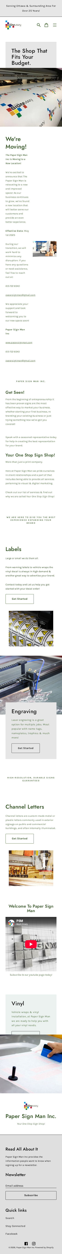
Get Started (19, 598)
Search (10, 1218)
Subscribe (31, 1195)
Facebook (11, 1233)
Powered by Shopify (44, 1247)
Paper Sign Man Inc (25, 1247)
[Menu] (55, 25)
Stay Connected (15, 1226)
